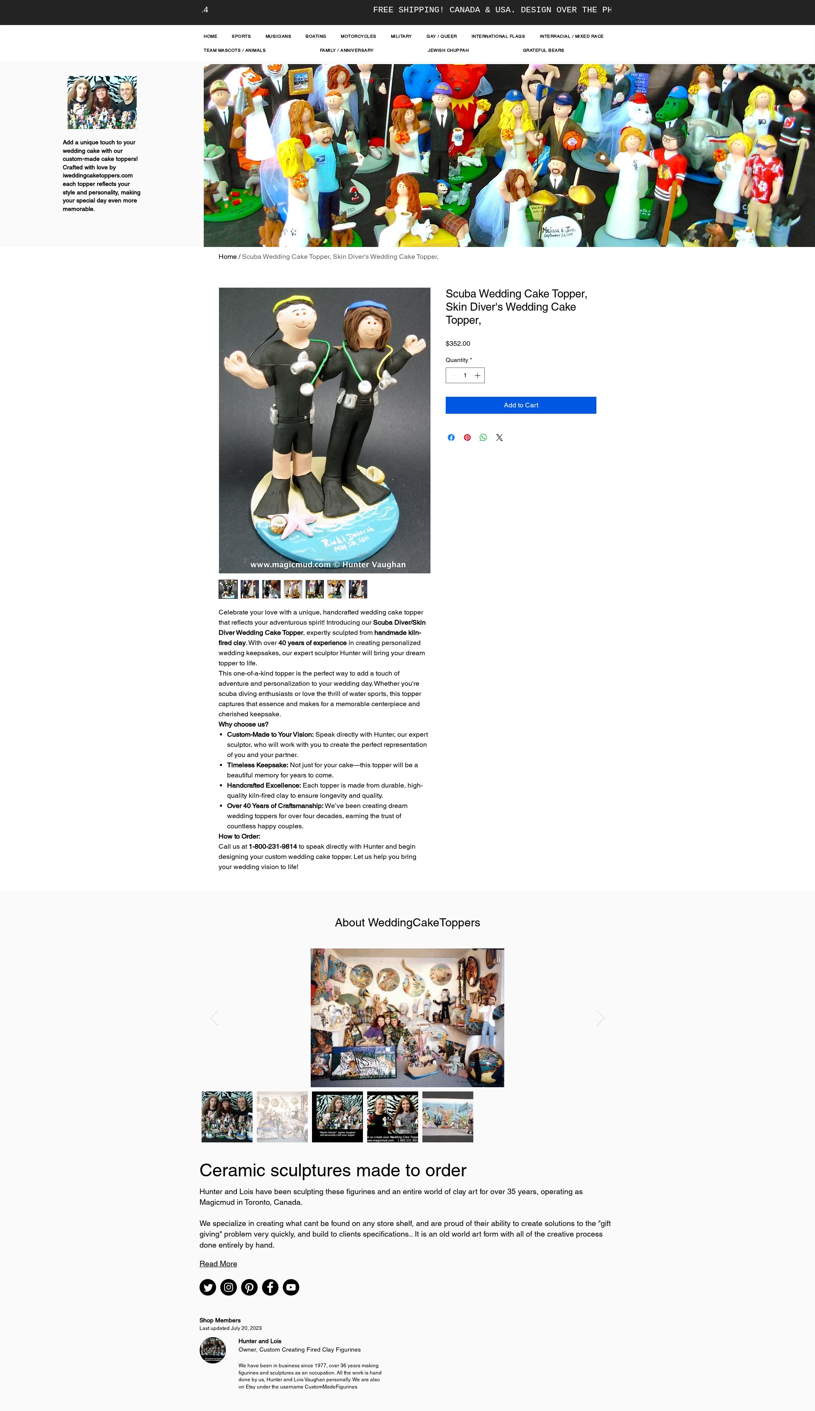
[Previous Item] (214, 1018)
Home (228, 256)
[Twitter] (208, 1287)
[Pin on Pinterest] (467, 437)
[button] (218, 1263)
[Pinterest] (249, 1287)
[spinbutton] (465, 375)
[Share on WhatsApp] (483, 437)
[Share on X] (500, 437)
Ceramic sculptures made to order (333, 1170)
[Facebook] (270, 1287)
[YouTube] (291, 1287)
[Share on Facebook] (451, 437)
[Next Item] (601, 1018)
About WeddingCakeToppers (408, 922)
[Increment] (478, 375)
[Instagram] (228, 1287)
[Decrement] (452, 375)
